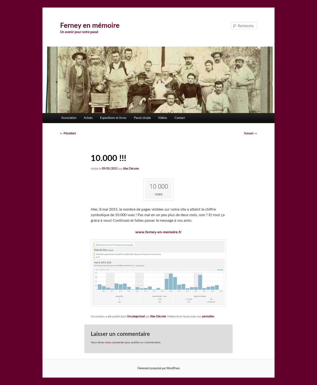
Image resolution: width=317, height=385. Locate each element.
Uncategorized (136, 316)
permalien (208, 316)
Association (68, 118)
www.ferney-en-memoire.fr (158, 232)
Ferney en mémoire (90, 25)
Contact (180, 118)
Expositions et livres (113, 118)
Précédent (68, 133)
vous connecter (114, 342)
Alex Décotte (131, 168)
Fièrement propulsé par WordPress (158, 368)
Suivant (250, 133)
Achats (88, 118)
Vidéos (162, 118)
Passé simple (142, 118)
